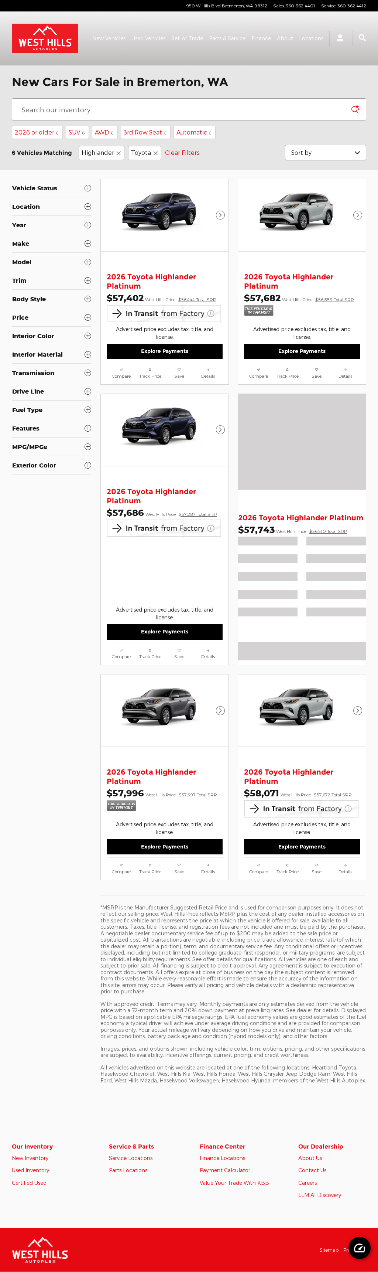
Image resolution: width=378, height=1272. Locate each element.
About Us (310, 1158)
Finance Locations (222, 1158)
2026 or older (36, 132)
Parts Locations (128, 1170)
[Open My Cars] (338, 38)
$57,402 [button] (161, 297)
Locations (311, 38)
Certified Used (29, 1183)
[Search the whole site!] (362, 38)
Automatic (193, 132)
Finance (261, 38)
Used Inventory (30, 1170)
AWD (104, 132)
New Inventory (30, 1158)
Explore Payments (164, 351)
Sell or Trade (187, 38)
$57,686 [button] (162, 512)
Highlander (98, 152)
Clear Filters (182, 152)
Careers (307, 1183)
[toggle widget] (359, 1248)
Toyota (141, 152)
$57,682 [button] (299, 297)
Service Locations (130, 1158)
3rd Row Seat (145, 132)
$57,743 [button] (292, 529)
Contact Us (312, 1170)
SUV (77, 132)
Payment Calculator (225, 1170)
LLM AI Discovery (319, 1195)
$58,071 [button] (297, 793)
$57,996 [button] (162, 793)
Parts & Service (227, 38)
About (285, 38)
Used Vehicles (148, 38)
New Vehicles (109, 38)
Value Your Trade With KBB (234, 1183)
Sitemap (329, 1249)
